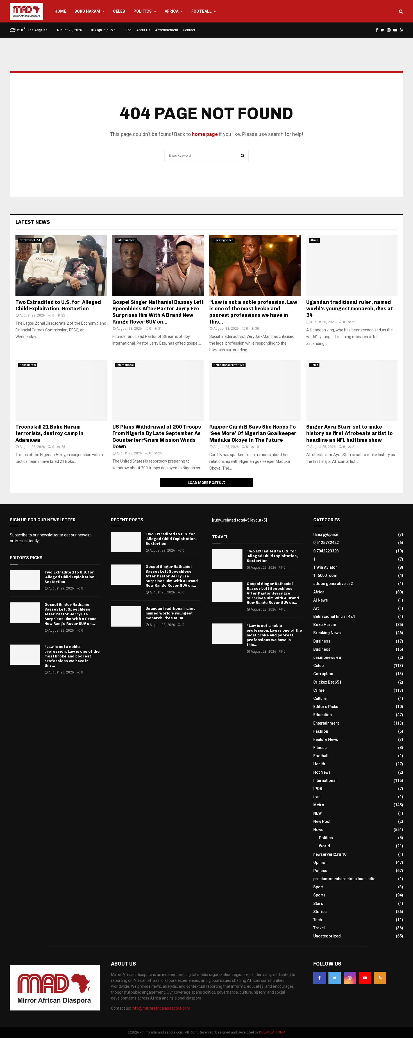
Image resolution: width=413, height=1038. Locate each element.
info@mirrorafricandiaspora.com (161, 1008)
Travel (319, 928)
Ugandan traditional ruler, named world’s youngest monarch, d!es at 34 (349, 308)
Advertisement (166, 30)
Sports (319, 895)
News (318, 829)
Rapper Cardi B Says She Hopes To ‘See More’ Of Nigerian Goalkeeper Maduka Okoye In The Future (253, 433)
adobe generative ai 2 (333, 583)
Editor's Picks (325, 706)
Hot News (322, 772)
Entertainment (126, 240)
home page (205, 134)
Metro (318, 805)
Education (322, 715)
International (125, 365)
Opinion (320, 862)
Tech (317, 920)
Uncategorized (223, 240)
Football (201, 11)
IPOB (317, 788)
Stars (318, 903)
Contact (189, 30)
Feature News (325, 739)
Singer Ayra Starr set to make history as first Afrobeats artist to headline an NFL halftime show (349, 433)
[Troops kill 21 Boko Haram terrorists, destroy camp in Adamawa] (61, 390)
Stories (320, 911)
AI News (320, 600)
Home (60, 11)
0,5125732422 (326, 542)
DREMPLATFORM (272, 1032)
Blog (127, 30)
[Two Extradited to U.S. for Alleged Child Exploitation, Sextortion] (61, 265)
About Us (143, 30)
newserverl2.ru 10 (329, 854)
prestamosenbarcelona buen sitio (344, 879)
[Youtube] (365, 978)
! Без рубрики (325, 534)
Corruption (323, 673)
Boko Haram (87, 11)
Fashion (320, 731)
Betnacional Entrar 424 (229, 365)
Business (321, 641)
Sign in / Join (104, 30)
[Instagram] (350, 978)
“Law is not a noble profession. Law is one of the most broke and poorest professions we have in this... (253, 312)
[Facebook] (319, 978)
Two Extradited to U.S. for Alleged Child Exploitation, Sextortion (58, 305)
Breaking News (327, 632)
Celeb (119, 11)
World (324, 846)
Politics (142, 11)
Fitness (320, 747)
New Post (321, 821)
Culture (319, 698)
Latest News (32, 222)
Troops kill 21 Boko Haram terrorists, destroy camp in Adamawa (49, 433)
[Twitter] (334, 978)
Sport (318, 887)
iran (317, 797)
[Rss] (380, 978)
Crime (318, 690)
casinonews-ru (327, 657)
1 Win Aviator (325, 567)
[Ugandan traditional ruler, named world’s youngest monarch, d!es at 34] (352, 265)
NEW (317, 813)
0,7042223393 (326, 551)
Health (319, 764)
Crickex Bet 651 (30, 240)
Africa (171, 11)
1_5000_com (325, 575)
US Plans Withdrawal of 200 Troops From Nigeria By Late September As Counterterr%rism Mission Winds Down (156, 437)
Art (316, 608)
